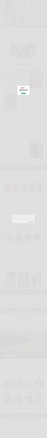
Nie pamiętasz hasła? (23, 94)
